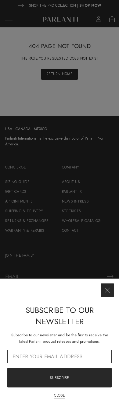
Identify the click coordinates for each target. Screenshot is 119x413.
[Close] (107, 290)
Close (59, 395)
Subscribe (59, 377)
